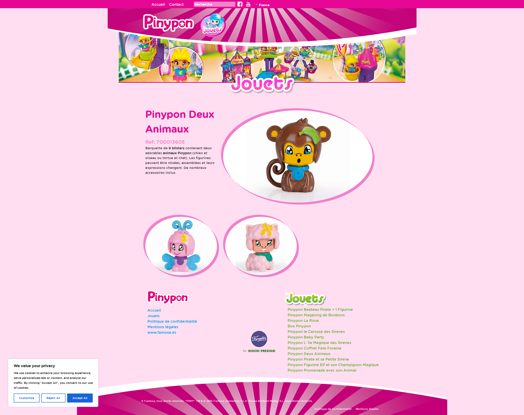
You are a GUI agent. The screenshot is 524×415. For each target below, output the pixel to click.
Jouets (153, 315)
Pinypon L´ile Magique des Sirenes (319, 342)
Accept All (79, 398)
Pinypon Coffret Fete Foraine (314, 348)
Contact (176, 4)
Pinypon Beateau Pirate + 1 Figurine (320, 309)
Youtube (248, 4)
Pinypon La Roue (303, 320)
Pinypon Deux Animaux (309, 353)
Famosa (259, 346)
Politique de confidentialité (172, 321)
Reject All (53, 398)
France (264, 5)
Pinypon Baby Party (306, 337)
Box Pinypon (299, 325)
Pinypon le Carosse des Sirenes (316, 331)
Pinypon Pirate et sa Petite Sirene (318, 359)
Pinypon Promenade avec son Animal (322, 370)
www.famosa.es (161, 332)
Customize (26, 398)
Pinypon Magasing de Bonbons (316, 314)
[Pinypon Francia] (171, 24)
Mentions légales (162, 326)
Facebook (240, 4)
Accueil (158, 4)
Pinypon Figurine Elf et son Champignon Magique (333, 364)
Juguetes (212, 23)
